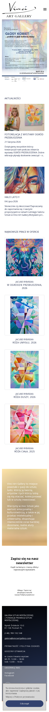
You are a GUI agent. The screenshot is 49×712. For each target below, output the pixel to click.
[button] (24, 703)
